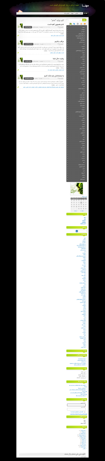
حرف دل (84, 242)
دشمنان (60, 70)
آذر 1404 (84, 441)
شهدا (85, 266)
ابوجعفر (62, 87)
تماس (76, 13)
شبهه (85, 319)
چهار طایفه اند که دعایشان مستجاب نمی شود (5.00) (78, 390)
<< (82, 211)
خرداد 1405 (83, 433)
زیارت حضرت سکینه (82, 360)
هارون (27, 87)
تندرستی (84, 269)
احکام (84, 254)
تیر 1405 (84, 432)
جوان (84, 304)
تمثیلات (84, 298)
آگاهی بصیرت (83, 302)
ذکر (85, 274)
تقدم (54, 53)
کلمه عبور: (83, 407)
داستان (84, 286)
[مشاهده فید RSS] (20, 12)
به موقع (60, 53)
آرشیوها (84, 221)
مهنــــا (41, 27)
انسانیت (84, 322)
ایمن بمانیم (83, 347)
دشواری (56, 70)
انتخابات (84, 305)
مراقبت (51, 53)
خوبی (84, 277)
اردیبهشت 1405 (82, 435)
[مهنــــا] (20, 26)
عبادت (84, 326)
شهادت (32, 87)
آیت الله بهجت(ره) (82, 247)
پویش (84, 344)
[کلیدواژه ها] (74, 24)
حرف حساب (36, 44)
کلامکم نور (83, 260)
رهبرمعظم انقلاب (82, 292)
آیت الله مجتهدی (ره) (81, 245)
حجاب (84, 239)
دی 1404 (84, 439)
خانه (81, 13)
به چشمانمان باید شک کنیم (54, 75)
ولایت (84, 308)
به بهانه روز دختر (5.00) (81, 396)
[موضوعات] (70, 24)
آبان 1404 (84, 442)
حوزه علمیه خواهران (42, 87)
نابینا (30, 87)
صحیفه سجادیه (82, 283)
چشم (24, 87)
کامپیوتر (84, 343)
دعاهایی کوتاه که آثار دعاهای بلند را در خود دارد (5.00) (78, 393)
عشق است (83, 272)
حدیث (60, 35)
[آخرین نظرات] (84, 24)
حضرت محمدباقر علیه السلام (52, 87)
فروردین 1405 (83, 436)
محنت (51, 70)
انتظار (84, 307)
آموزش (84, 310)
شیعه (54, 70)
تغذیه (84, 313)
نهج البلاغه (83, 248)
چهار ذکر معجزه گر (82, 359)
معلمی (84, 346)
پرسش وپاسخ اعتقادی (81, 299)
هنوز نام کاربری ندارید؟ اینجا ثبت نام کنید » (78, 414)
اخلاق (84, 316)
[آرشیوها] (77, 24)
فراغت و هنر (83, 311)
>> (75, 211)
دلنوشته (84, 241)
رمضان (84, 323)
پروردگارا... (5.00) (82, 388)
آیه (85, 251)
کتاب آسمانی (83, 271)
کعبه (52, 35)
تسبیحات (84, 301)
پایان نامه (84, 325)
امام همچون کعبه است (55, 24)
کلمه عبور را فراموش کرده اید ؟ (77, 412)
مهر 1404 (84, 444)
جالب (84, 263)
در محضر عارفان (82, 244)
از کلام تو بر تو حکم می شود (80, 365)
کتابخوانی (84, 314)
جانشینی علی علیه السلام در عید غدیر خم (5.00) (78, 386)
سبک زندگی (83, 268)
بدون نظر (61, 27)
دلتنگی (84, 280)
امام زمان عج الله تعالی (81, 256)
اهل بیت (84, 265)
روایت (84, 329)
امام (63, 35)
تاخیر (57, 53)
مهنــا (85, 5)
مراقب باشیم (59, 41)
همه (85, 238)
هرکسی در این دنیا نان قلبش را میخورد (78, 363)
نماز (85, 281)
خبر (85, 317)
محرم (84, 331)
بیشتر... (84, 448)
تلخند (84, 340)
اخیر (85, 219)
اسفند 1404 (83, 438)
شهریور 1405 (84, 197)
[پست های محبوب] (81, 24)
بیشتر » (62, 33)
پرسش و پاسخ (83, 337)
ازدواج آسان (83, 290)
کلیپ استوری (83, 338)
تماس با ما (66, 13)
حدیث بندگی (35, 27)
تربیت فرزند (83, 293)
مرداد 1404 (83, 447)
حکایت (36, 87)
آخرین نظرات (83, 224)
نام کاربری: (83, 403)
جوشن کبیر (83, 295)
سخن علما (84, 275)
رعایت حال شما (58, 58)
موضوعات (84, 222)
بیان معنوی (83, 328)
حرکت (57, 35)
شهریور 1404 (83, 445)
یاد (48, 70)
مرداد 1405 (83, 430)
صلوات (84, 257)
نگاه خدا (84, 278)
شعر (85, 335)
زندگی (54, 35)
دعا (85, 284)
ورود (72, 13)
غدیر (85, 341)
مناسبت (36, 78)
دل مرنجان (83, 362)
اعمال (84, 259)
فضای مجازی (83, 320)
